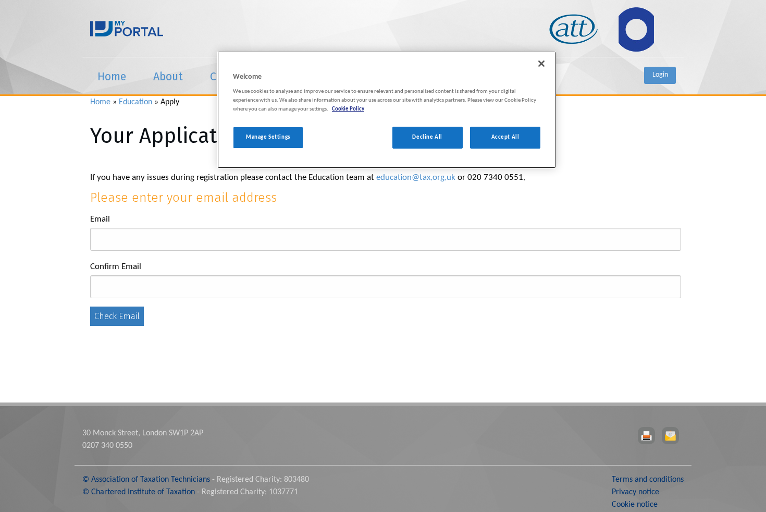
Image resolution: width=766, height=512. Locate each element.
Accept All (505, 138)
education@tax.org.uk (415, 177)
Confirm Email (115, 266)
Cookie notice (635, 505)
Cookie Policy (348, 109)
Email (100, 219)
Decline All (427, 138)
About (168, 76)
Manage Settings (268, 138)
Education (135, 102)
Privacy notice (635, 492)
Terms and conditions (648, 480)
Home (111, 76)
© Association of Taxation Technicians (146, 480)
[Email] (672, 436)
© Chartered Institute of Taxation (138, 492)
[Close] (541, 63)
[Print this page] (648, 436)
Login (660, 75)
